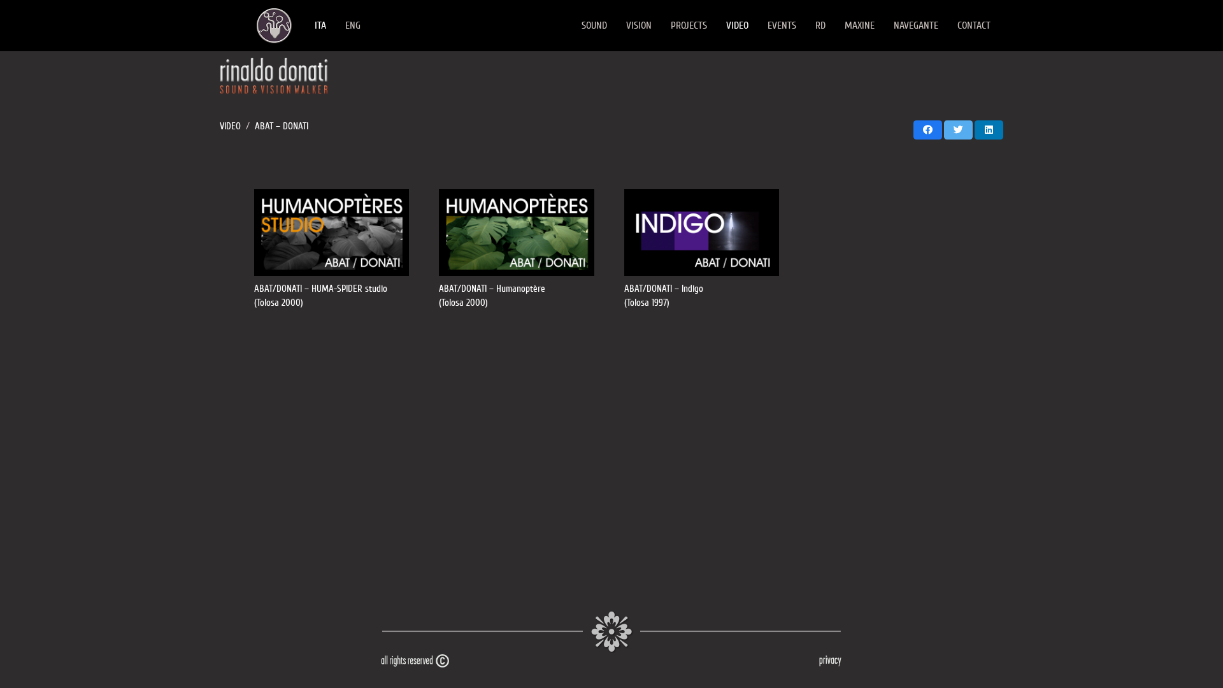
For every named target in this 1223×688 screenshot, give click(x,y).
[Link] (274, 25)
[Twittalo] (958, 130)
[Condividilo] (927, 130)
